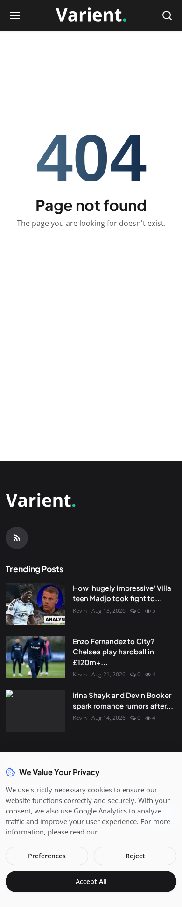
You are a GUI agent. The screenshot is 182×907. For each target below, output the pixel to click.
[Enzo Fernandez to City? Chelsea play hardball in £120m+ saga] (35, 657)
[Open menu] (15, 15)
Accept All (91, 881)
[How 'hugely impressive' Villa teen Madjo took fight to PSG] (35, 604)
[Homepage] (91, 15)
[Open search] (167, 15)
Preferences (47, 855)
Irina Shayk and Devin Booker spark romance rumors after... (123, 700)
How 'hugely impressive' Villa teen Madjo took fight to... (122, 593)
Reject (135, 855)
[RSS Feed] (17, 538)
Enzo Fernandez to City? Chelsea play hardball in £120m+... (113, 652)
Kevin (80, 611)
